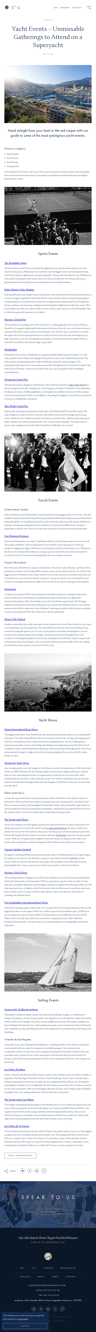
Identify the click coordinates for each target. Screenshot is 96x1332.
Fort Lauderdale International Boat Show (26, 902)
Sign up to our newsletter (48, 1242)
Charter (65, 8)
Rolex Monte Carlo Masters (19, 289)
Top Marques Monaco (16, 536)
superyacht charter (77, 385)
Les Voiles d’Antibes (14, 1069)
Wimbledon (10, 349)
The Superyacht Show (16, 819)
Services (25, 1277)
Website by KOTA (59, 1321)
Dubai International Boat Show (21, 729)
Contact (77, 8)
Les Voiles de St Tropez (16, 1126)
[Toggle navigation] (89, 7)
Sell (34, 1268)
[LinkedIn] (48, 1309)
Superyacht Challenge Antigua (21, 1009)
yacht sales (61, 835)
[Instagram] (34, 1309)
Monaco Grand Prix (15, 319)
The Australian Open (15, 263)
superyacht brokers (58, 828)
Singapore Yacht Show (16, 763)
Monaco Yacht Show (15, 872)
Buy (56, 8)
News (55, 1277)
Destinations (68, 1268)
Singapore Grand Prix (16, 379)
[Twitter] (55, 1309)
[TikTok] (62, 1309)
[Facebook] (40, 1309)
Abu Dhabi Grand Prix (16, 406)
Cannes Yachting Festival (17, 849)
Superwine (10, 589)
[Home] (7, 8)
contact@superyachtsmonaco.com (47, 1285)
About (41, 1277)
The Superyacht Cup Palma (19, 1099)
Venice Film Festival (14, 619)
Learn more (23, 1319)
